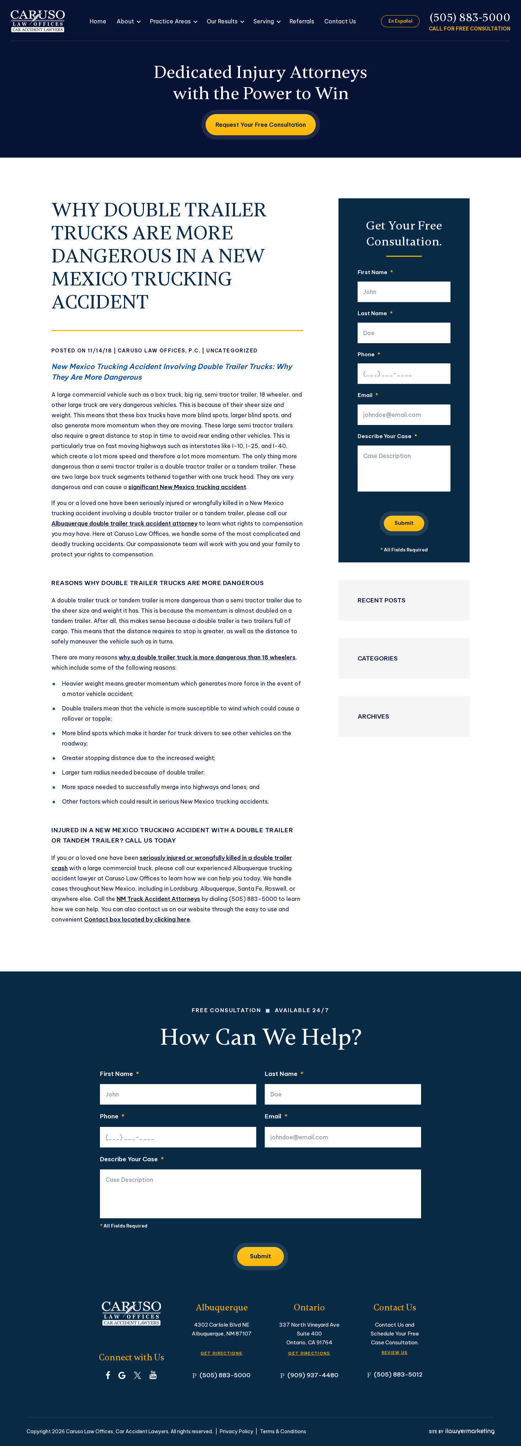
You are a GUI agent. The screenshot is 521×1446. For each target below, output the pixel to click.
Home (98, 21)
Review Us (395, 1352)
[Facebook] (108, 1375)
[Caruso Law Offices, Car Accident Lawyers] (38, 21)
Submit (404, 523)
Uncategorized (232, 350)
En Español (400, 21)
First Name (375, 273)
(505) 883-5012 (398, 1374)
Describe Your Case (387, 436)
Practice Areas (170, 21)
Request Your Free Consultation (260, 124)
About (125, 21)
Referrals (302, 21)
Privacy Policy (236, 1431)
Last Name (375, 314)
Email (368, 395)
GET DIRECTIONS (221, 1353)
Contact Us (340, 21)
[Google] (121, 1375)
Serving (263, 21)
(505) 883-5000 (470, 17)
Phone (369, 355)
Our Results (222, 21)
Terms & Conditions (283, 1431)
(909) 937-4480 (312, 1375)
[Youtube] (153, 1375)
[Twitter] (137, 1375)
